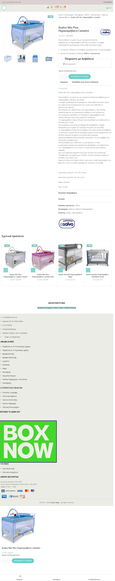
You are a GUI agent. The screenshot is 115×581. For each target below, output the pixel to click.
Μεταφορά (79, 15)
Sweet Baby (55, 502)
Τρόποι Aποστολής (9, 400)
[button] (5, 270)
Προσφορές (6, 383)
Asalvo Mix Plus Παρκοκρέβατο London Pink (43, 275)
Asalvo (68, 213)
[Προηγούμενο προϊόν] (59, 22)
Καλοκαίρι (6, 365)
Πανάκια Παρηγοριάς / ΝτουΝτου (14, 379)
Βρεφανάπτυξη (8, 354)
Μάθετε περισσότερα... (92, 53)
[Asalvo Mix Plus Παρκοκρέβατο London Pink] (43, 258)
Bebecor (72, 209)
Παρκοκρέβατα (77, 213)
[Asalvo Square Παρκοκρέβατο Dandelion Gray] (98, 258)
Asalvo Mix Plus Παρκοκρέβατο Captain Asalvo (15, 275)
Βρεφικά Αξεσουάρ (9, 357)
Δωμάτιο (5, 361)
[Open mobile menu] (4, 8)
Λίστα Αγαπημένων (9, 396)
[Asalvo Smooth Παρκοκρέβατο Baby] (70, 258)
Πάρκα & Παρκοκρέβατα (84, 209)
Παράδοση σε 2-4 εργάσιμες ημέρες (15, 350)
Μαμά (4, 368)
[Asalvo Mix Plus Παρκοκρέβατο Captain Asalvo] (15, 258)
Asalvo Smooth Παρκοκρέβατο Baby (70, 275)
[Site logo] (57, 8)
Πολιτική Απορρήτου (10, 472)
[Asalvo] (66, 223)
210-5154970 (107, 2)
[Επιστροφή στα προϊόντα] (62, 22)
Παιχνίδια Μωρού (9, 376)
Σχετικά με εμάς (8, 468)
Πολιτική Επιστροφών (10, 407)
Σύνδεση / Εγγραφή (9, 392)
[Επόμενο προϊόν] (65, 22)
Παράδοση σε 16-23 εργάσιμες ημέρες (16, 346)
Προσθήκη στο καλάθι (79, 76)
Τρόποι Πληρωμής (9, 403)
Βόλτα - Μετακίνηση (92, 15)
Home (60, 15)
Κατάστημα (69, 15)
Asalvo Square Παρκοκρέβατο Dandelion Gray (97, 275)
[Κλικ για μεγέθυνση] (5, 48)
